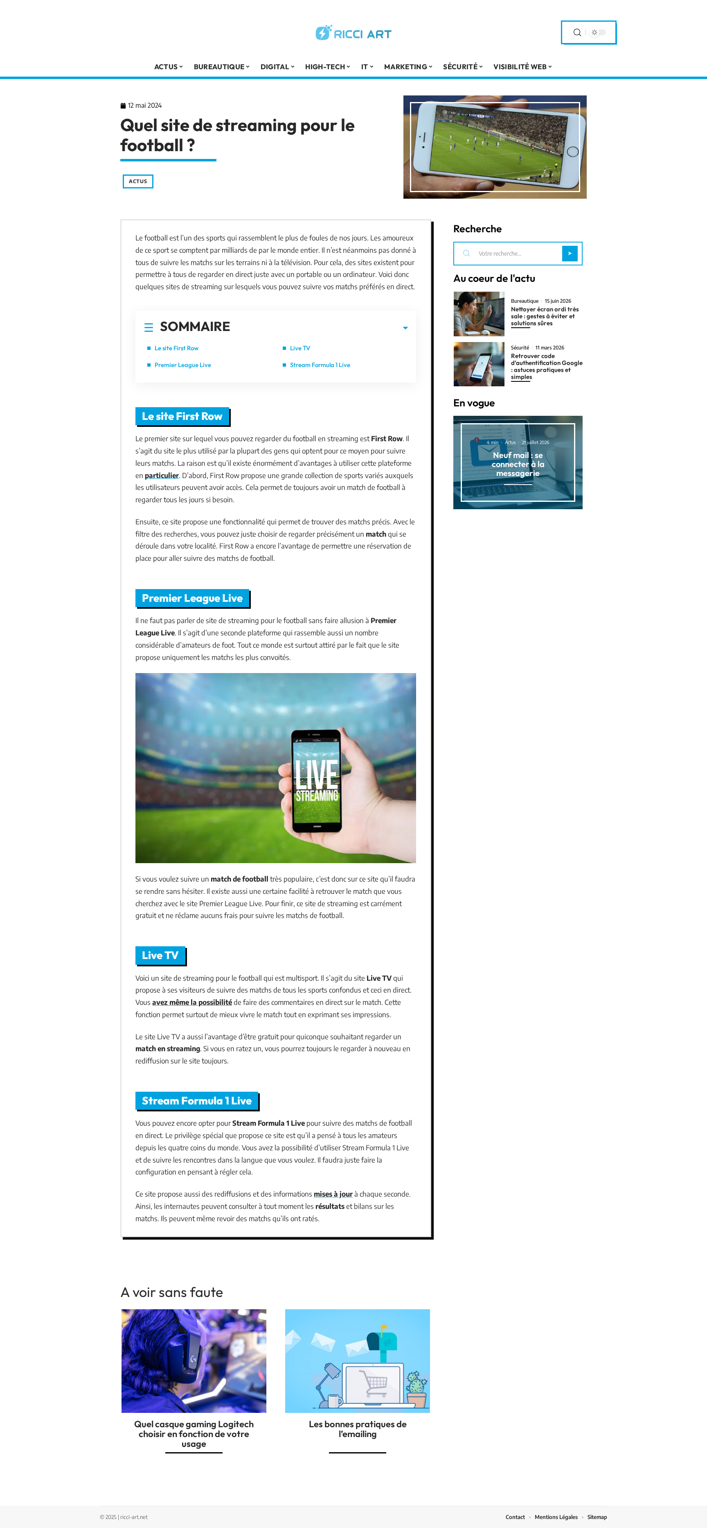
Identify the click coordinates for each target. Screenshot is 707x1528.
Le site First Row (176, 348)
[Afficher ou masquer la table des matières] (319, 328)
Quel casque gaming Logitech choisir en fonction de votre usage (194, 1433)
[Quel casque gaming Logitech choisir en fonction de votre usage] (194, 1361)
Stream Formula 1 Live (320, 365)
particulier (162, 475)
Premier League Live (183, 365)
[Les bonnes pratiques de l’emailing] (357, 1361)
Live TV (300, 348)
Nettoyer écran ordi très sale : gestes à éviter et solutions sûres (545, 316)
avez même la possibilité (192, 1002)
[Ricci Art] (353, 32)
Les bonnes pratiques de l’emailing (358, 1429)
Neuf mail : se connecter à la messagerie (518, 464)
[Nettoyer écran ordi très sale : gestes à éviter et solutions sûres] (479, 314)
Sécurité (520, 348)
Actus (138, 181)
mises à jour (333, 1193)
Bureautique (524, 301)
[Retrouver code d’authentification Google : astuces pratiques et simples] (479, 364)
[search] (577, 32)
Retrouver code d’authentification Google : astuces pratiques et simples (547, 366)
